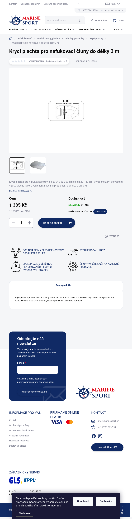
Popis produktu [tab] (63, 285)
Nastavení (24, 513)
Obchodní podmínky (30, 4)
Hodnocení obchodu (19, 440)
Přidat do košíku (52, 222)
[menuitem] (18, 29)
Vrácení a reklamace (19, 435)
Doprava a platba (17, 445)
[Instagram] (100, 435)
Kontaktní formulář (107, 447)
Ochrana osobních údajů (56, 4)
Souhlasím (106, 501)
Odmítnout (83, 501)
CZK (113, 4)
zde (59, 505)
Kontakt (13, 4)
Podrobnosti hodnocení (56, 61)
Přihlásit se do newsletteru (34, 391)
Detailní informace (19, 191)
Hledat (80, 20)
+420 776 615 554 (107, 427)
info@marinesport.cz (108, 421)
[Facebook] (93, 435)
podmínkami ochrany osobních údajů (35, 382)
